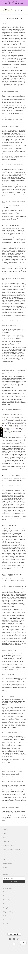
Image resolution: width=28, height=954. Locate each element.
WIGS (4, 837)
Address (5, 867)
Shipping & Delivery (8, 912)
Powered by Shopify (19, 949)
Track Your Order (7, 863)
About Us (5, 892)
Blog (4, 859)
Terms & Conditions (8, 920)
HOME (4, 833)
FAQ (4, 904)
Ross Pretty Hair (11, 949)
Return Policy (6, 900)
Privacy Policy (6, 908)
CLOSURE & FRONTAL (8, 845)
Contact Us (6, 896)
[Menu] (25, 10)
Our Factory (6, 916)
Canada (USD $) (13, 934)
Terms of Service (7, 924)
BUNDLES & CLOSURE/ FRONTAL (11, 849)
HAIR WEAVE (6, 841)
